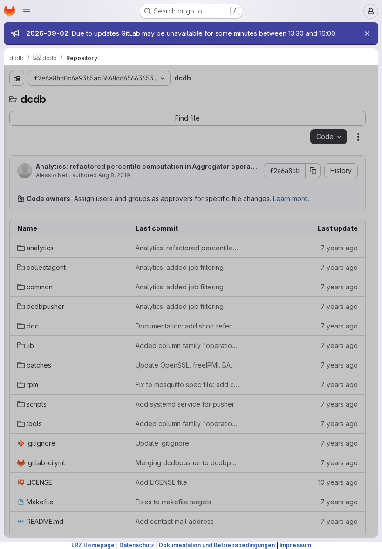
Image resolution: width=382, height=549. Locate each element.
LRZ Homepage (93, 545)
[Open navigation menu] (26, 11)
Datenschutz (136, 545)
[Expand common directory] (16, 142)
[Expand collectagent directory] (16, 128)
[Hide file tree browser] (16, 78)
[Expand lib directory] (16, 187)
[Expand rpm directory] (16, 217)
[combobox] (76, 96)
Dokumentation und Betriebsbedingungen (217, 545)
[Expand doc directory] (16, 172)
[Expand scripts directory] (16, 232)
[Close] (367, 33)
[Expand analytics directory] (16, 113)
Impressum (295, 545)
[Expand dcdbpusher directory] (16, 157)
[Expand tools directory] (16, 247)
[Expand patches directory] (16, 202)
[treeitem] (77, 113)
